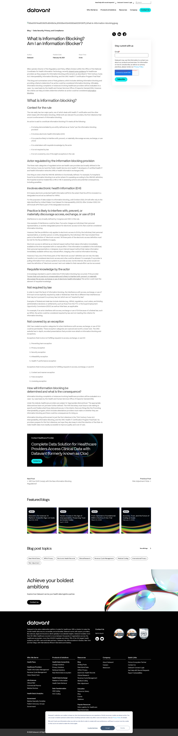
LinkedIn (97, 639)
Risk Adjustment (34, 563)
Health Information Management (38, 670)
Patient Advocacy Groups (36, 704)
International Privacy (139, 558)
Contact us (37, 461)
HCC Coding (56, 694)
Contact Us (145, 10)
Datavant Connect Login (124, 2)
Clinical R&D (31, 683)
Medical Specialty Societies (36, 701)
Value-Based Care (33, 675)
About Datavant (108, 662)
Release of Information (60, 680)
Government (31, 698)
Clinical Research (84, 558)
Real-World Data (34, 558)
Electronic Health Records (66, 558)
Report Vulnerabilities (135, 673)
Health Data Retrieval (59, 683)
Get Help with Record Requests (138, 670)
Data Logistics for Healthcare (87, 707)
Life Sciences (31, 680)
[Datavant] (38, 10)
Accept (107, 728)
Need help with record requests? (104, 2)
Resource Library (83, 691)
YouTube (102, 639)
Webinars (81, 699)
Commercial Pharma (34, 685)
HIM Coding (56, 691)
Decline (122, 728)
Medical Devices (32, 688)
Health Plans (31, 662)
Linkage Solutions (58, 665)
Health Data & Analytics (35, 693)
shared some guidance (77, 71)
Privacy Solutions (58, 667)
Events (80, 696)
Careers (105, 665)
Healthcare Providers (34, 667)
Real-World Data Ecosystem (61, 673)
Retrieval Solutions (58, 670)
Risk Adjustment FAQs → (141, 481)
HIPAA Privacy (48, 558)
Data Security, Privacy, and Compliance (48, 31)
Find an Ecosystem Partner (137, 662)
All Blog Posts (82, 665)
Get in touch (99, 633)
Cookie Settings (93, 728)
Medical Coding (123, 558)
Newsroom (106, 668)
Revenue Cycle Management (104, 558)
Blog (29, 31)
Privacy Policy (117, 717)
